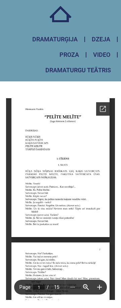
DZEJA (101, 39)
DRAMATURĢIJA (55, 39)
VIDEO (101, 54)
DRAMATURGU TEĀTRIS (78, 70)
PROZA (69, 54)
